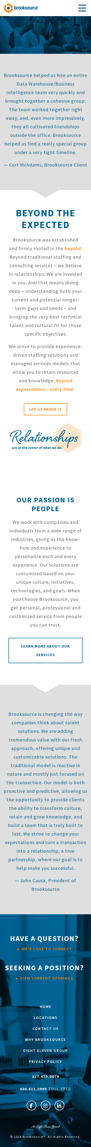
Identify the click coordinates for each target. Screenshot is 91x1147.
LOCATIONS (46, 1017)
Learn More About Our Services (45, 650)
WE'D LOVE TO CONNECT (44, 942)
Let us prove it (45, 409)
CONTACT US (46, 1028)
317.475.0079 (45, 1076)
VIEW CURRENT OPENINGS (44, 972)
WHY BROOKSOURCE (45, 1039)
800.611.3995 (34, 1088)
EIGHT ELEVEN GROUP (45, 1050)
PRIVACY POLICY (45, 1061)
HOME (45, 1006)
